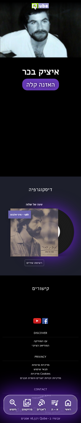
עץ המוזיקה (40, 341)
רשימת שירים (34, 263)
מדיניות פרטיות (40, 365)
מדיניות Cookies (40, 374)
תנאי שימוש (41, 369)
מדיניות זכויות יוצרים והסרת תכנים (40, 378)
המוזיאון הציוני (40, 345)
